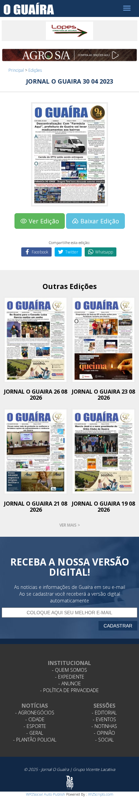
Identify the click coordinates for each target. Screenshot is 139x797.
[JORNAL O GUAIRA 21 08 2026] (35, 451)
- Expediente (69, 676)
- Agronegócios (34, 712)
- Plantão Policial (34, 739)
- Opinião (104, 733)
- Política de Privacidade (69, 690)
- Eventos (104, 719)
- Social (104, 739)
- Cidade (35, 719)
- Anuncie (69, 683)
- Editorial (104, 712)
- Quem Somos (69, 670)
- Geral (34, 733)
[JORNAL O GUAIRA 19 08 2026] (103, 451)
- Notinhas (104, 726)
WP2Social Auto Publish (45, 794)
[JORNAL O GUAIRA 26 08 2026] (35, 339)
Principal (16, 70)
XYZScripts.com (100, 794)
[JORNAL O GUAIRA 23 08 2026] (103, 339)
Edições (35, 70)
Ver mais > (69, 525)
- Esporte (35, 726)
